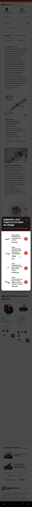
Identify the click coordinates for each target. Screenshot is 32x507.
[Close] (27, 220)
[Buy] (26, 238)
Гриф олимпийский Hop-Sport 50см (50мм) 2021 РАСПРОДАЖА (16, 251)
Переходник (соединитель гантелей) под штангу (16, 237)
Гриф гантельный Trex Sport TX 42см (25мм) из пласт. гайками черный (17, 281)
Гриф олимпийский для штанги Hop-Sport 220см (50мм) (17, 267)
